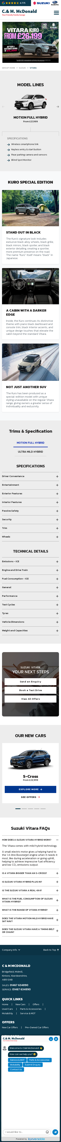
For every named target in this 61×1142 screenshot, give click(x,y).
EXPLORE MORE (29, 789)
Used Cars (7, 1009)
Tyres (5, 613)
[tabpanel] (30, 549)
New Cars (20, 1004)
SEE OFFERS (28, 797)
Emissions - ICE (10, 561)
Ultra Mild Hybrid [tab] (30, 452)
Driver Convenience (13, 476)
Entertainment (10, 485)
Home (5, 1004)
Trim (4, 528)
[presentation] (58, 106)
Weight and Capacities (15, 630)
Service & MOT (27, 1013)
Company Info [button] (9, 950)
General (6, 587)
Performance (9, 596)
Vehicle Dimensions (13, 622)
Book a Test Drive (30, 690)
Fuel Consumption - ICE (15, 578)
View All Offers (30, 699)
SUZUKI (22, 67)
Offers (36, 1004)
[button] (18, 808)
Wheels (6, 536)
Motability (7, 1013)
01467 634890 (19, 985)
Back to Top (49, 950)
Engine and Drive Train (15, 570)
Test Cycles (8, 604)
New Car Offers (10, 1027)
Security (7, 519)
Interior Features (12, 502)
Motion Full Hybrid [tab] (30, 443)
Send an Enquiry (30, 681)
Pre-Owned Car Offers (37, 1027)
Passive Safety (10, 511)
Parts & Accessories (31, 1009)
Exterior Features (12, 493)
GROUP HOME (8, 67)
